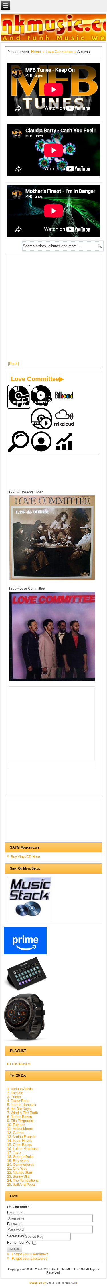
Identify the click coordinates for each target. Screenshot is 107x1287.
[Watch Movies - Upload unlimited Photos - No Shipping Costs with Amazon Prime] (25, 954)
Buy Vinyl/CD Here (25, 857)
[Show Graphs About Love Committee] (64, 442)
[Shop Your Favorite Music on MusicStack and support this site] (30, 920)
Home (36, 52)
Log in (14, 1248)
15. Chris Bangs (19, 1145)
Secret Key (16, 1236)
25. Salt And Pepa (21, 1185)
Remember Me (18, 1242)
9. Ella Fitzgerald (20, 1121)
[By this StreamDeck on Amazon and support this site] (25, 990)
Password (15, 1224)
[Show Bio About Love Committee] (41, 442)
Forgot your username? (30, 1254)
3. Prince (14, 1097)
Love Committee (59, 52)
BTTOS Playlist (18, 1064)
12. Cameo (15, 1133)
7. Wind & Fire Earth (22, 1113)
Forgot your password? (29, 1259)
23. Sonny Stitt (18, 1177)
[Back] (13, 363)
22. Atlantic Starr (19, 1173)
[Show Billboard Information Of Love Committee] (64, 396)
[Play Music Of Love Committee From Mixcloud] (64, 419)
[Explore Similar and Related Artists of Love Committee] (18, 442)
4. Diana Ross (18, 1101)
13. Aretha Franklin (21, 1137)
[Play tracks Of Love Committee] (41, 419)
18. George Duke (20, 1157)
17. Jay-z (14, 1153)
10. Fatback (16, 1125)
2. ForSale (15, 1093)
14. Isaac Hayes (19, 1141)
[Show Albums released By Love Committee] (18, 397)
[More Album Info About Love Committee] (52, 580)
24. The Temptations (23, 1181)
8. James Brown (19, 1117)
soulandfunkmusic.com (62, 1282)
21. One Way (17, 1169)
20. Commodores (20, 1165)
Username (15, 1213)
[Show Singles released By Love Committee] (41, 396)
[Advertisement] (53, 309)
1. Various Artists (20, 1089)
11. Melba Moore (20, 1129)
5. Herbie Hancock (21, 1105)
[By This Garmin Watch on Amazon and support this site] (25, 1042)
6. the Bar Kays (19, 1109)
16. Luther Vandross (22, 1149)
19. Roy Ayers (18, 1161)
